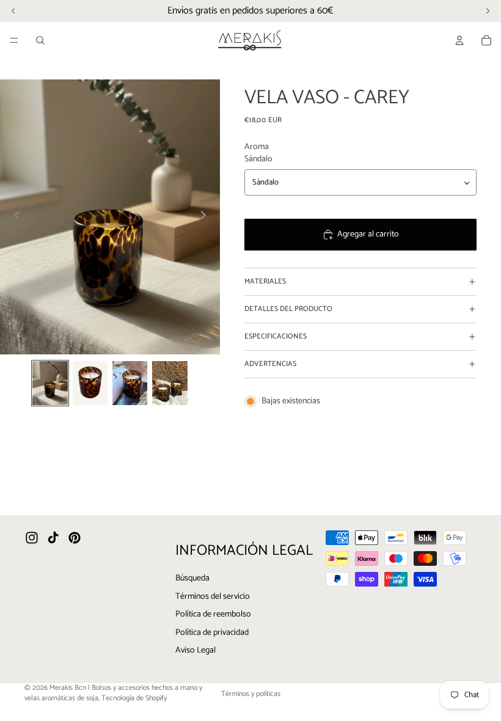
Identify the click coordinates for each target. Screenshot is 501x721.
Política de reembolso (213, 615)
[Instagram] (31, 538)
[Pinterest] (74, 538)
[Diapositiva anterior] (13, 216)
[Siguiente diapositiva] (206, 216)
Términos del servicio (212, 597)
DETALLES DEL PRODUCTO (288, 309)
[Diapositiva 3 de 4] (129, 383)
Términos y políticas (250, 694)
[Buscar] (40, 40)
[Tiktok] (53, 538)
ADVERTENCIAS (270, 364)
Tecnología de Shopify (134, 698)
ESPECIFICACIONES (275, 336)
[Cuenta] (459, 40)
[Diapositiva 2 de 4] (90, 383)
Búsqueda (192, 578)
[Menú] (14, 40)
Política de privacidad (212, 633)
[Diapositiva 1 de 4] (49, 383)
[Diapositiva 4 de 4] (169, 383)
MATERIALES (265, 281)
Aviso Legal (195, 651)
